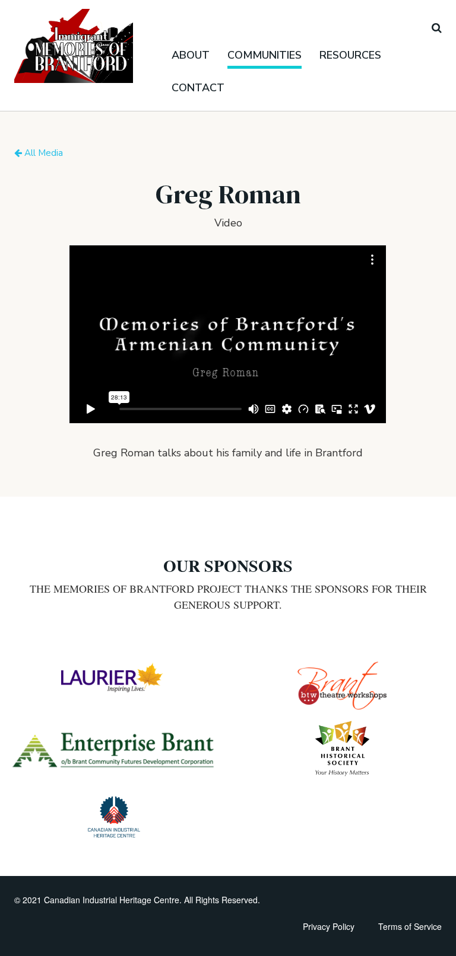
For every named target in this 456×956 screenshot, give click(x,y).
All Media (42, 153)
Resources (350, 55)
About (191, 55)
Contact (198, 88)
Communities (264, 55)
